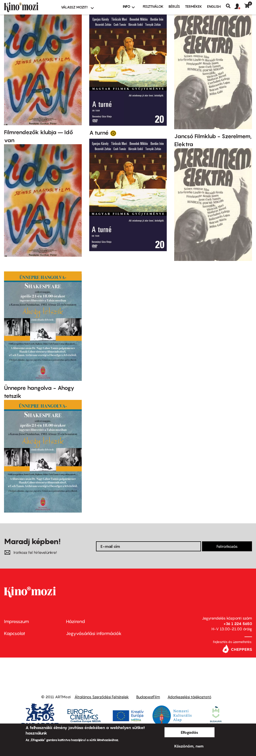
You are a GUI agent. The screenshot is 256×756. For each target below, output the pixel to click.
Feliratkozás (227, 546)
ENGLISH (214, 6)
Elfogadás (189, 732)
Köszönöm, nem (189, 746)
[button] (239, 6)
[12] (113, 133)
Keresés (230, 5)
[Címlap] (29, 7)
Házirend (75, 621)
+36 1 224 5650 (238, 623)
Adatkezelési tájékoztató (189, 697)
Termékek (193, 6)
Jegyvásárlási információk (94, 633)
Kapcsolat (14, 633)
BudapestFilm (148, 697)
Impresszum (16, 621)
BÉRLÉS (174, 6)
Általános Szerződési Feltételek (101, 697)
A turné (99, 132)
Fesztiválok (153, 6)
